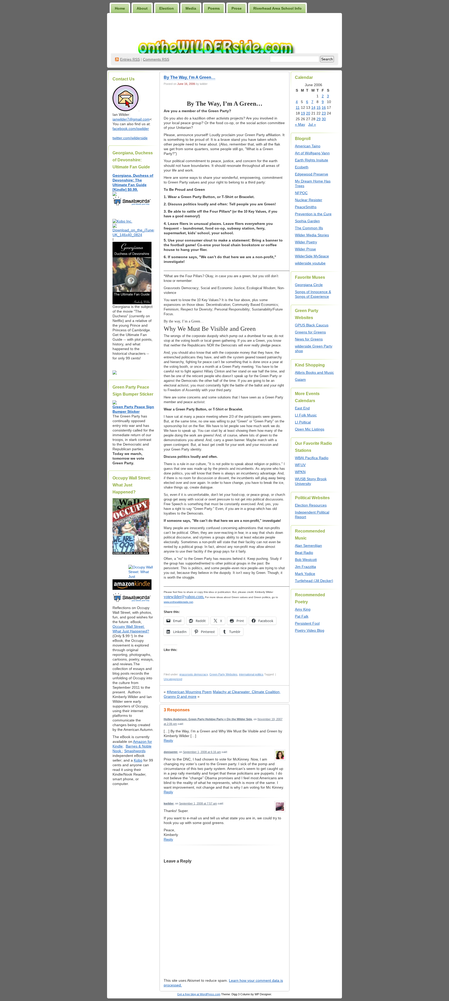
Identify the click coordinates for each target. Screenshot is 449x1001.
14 (313, 107)
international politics (251, 674)
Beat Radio (304, 552)
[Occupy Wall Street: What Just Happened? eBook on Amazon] (132, 588)
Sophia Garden (307, 221)
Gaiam (300, 379)
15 (318, 107)
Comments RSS (156, 59)
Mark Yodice (305, 574)
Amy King (303, 609)
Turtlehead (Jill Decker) (314, 581)
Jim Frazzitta (305, 567)
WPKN (300, 472)
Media (191, 8)
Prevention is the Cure (313, 214)
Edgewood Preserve (311, 174)
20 (308, 113)
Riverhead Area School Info (277, 8)
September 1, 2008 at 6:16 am (202, 751)
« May (300, 124)
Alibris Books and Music (314, 372)
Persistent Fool (307, 623)
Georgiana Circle (309, 285)
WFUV (300, 465)
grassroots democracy (193, 674)
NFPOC (301, 193)
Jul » (312, 124)
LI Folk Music (306, 415)
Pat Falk (301, 616)
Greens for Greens (310, 332)
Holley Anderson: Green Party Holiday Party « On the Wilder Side (208, 719)
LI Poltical (303, 422)
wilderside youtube (310, 263)
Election (166, 8)
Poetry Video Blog (309, 630)
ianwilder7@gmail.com (131, 119)
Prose (237, 8)
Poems (214, 8)
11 (298, 107)
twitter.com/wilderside (130, 138)
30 (324, 119)
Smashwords (135, 751)
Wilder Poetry (306, 242)
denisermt (170, 751)
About (142, 8)
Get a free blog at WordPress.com (198, 994)
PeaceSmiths (305, 207)
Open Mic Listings (309, 429)
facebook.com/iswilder (131, 128)
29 (318, 119)
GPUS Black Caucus (311, 325)
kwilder (169, 803)
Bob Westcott (306, 559)
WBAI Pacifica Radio (311, 458)
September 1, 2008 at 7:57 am (198, 803)
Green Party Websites (223, 674)
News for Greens (309, 339)
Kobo (138, 760)
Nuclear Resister (308, 200)
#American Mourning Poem (189, 692)
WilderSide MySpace (312, 256)
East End (302, 408)
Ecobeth (301, 167)
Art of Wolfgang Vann (312, 153)
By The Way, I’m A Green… (189, 77)
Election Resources (311, 505)
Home (120, 8)
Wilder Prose (305, 249)
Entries (130, 59)
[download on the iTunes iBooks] (133, 235)
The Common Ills (309, 228)
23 (324, 113)
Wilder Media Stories (312, 235)
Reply (168, 740)
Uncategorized (173, 679)
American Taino (307, 146)
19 (303, 113)
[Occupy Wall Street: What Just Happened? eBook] (132, 601)
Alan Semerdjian (308, 545)
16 (324, 107)
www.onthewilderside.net (178, 601)
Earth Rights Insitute (311, 160)
